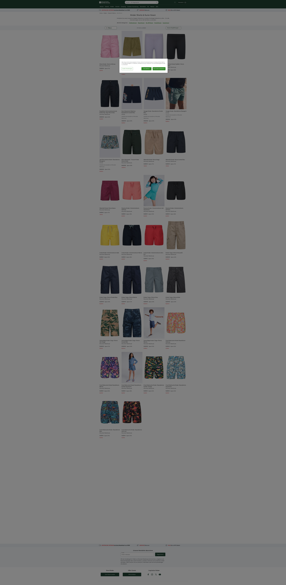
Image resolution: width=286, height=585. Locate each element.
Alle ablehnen (146, 68)
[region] (143, 66)
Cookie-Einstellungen (127, 68)
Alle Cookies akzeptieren (159, 68)
